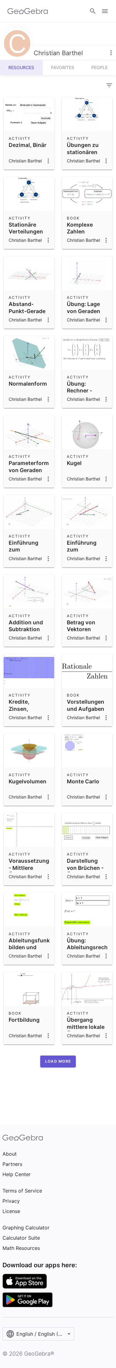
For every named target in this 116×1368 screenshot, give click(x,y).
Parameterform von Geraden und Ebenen (29, 470)
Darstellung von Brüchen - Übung (85, 867)
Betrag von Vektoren (81, 625)
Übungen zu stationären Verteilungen (84, 152)
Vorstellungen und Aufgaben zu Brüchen (85, 708)
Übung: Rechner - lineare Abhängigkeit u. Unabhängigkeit (88, 401)
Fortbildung (24, 1019)
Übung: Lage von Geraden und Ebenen (83, 311)
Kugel (74, 463)
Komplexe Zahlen (80, 228)
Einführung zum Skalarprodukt (85, 549)
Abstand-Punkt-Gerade (27, 307)
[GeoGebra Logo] (27, 11)
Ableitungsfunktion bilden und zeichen (34, 947)
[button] (58, 1061)
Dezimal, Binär (27, 145)
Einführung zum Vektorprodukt (28, 549)
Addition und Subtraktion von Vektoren (26, 629)
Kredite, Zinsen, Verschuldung (27, 708)
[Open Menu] (105, 11)
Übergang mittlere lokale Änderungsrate (87, 1026)
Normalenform (28, 383)
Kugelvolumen (27, 781)
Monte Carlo (83, 781)
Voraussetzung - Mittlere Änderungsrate (29, 867)
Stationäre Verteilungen (26, 228)
